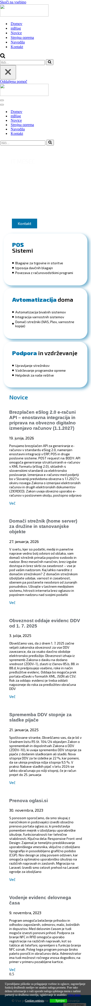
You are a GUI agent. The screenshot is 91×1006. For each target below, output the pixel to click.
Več (12, 503)
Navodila (18, 42)
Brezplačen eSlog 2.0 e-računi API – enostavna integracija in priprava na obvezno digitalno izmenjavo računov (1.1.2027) (42, 420)
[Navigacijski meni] (2, 100)
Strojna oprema (22, 37)
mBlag (16, 28)
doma (42, 299)
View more (74, 995)
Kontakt (17, 47)
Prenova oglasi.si (28, 800)
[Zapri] (8, 72)
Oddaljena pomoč (13, 81)
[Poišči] (2, 57)
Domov (16, 24)
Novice (16, 33)
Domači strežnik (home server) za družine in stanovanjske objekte (43, 526)
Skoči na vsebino (13, 2)
